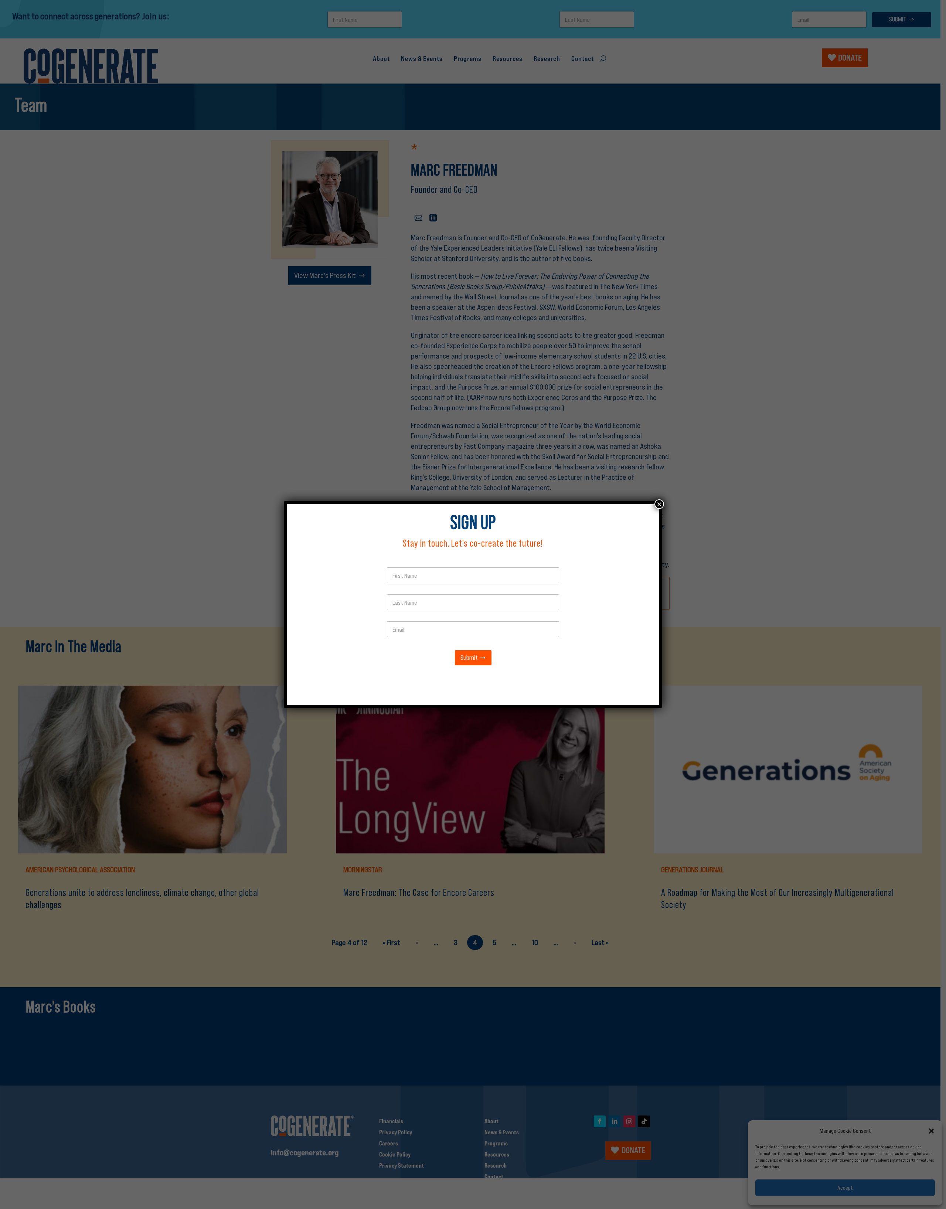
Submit (469, 657)
